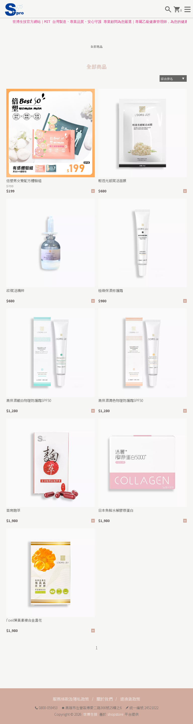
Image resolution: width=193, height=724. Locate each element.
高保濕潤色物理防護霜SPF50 (120, 400)
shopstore (115, 714)
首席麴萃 (13, 510)
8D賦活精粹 (15, 290)
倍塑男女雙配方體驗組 (23, 181)
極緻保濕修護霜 (110, 290)
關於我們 (104, 699)
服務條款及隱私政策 (71, 699)
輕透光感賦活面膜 (112, 181)
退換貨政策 (130, 699)
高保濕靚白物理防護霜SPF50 (28, 400)
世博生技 (90, 714)
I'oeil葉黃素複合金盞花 (24, 620)
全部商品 (96, 46)
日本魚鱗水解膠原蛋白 (115, 510)
